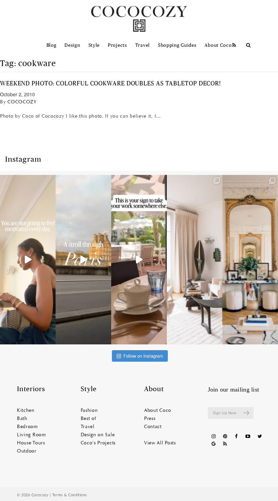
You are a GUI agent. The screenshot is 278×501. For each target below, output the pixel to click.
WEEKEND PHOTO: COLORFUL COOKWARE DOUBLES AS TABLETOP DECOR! (110, 84)
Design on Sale (98, 435)
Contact (153, 426)
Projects (117, 45)
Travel (142, 45)
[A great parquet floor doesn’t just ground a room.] (250, 259)
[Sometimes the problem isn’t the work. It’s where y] (139, 259)
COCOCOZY (22, 102)
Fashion (89, 410)
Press (150, 418)
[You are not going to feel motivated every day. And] (28, 259)
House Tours (31, 443)
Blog (51, 45)
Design (72, 45)
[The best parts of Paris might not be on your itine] (83, 259)
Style (94, 45)
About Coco (218, 45)
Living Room (31, 435)
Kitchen (26, 410)
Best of (88, 418)
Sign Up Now (225, 413)
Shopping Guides (177, 45)
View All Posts (160, 443)
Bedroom (27, 426)
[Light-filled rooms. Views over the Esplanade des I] (194, 259)
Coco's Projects (98, 443)
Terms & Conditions (69, 495)
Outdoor (27, 451)
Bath (22, 418)
